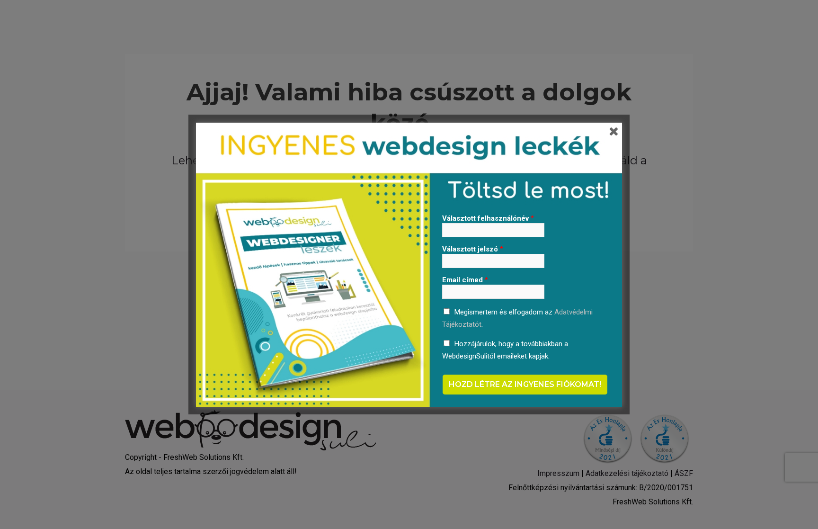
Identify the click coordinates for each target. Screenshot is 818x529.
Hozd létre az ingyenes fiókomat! (525, 384)
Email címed (465, 280)
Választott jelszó (472, 249)
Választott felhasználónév (488, 218)
